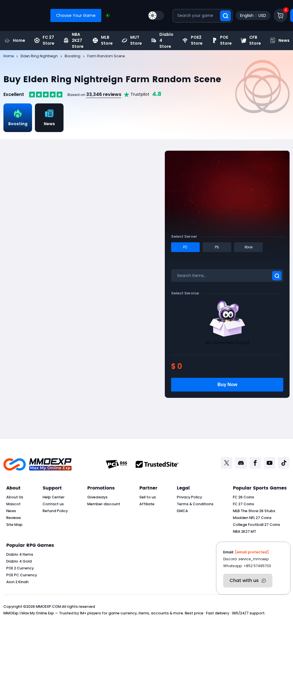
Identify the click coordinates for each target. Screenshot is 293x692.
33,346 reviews (103, 94)
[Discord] (241, 463)
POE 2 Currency (20, 568)
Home (19, 40)
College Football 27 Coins (256, 524)
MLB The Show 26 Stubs (254, 510)
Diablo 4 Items (19, 554)
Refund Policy (55, 510)
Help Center (54, 497)
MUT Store (136, 40)
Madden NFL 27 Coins (252, 517)
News (11, 510)
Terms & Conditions (195, 504)
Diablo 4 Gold (19, 561)
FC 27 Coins (243, 504)
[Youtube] (269, 463)
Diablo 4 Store (166, 40)
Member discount (103, 504)
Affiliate (147, 504)
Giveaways (97, 497)
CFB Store (255, 40)
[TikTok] (284, 463)
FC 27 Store (48, 40)
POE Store (226, 40)
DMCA (182, 510)
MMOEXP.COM (48, 606)
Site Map (14, 524)
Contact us (53, 504)
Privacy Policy (189, 497)
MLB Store (107, 40)
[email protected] (252, 552)
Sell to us (147, 497)
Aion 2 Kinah (17, 581)
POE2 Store (197, 40)
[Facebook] (255, 463)
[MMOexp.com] (37, 464)
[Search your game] (225, 15)
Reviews (13, 517)
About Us (14, 497)
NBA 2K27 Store (78, 40)
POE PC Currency (21, 575)
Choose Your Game (76, 15)
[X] (226, 463)
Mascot (13, 504)
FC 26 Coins (243, 497)
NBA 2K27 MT (244, 531)
